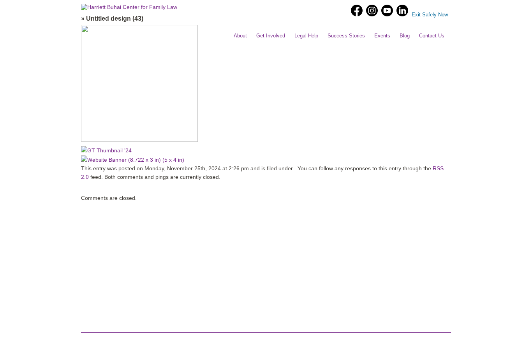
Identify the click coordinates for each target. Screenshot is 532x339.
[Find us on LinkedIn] (402, 10)
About (240, 36)
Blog (405, 36)
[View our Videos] (386, 10)
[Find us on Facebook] (356, 10)
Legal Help (306, 36)
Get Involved (270, 36)
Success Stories (346, 36)
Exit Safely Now (430, 15)
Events (382, 36)
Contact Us (431, 36)
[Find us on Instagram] (371, 10)
